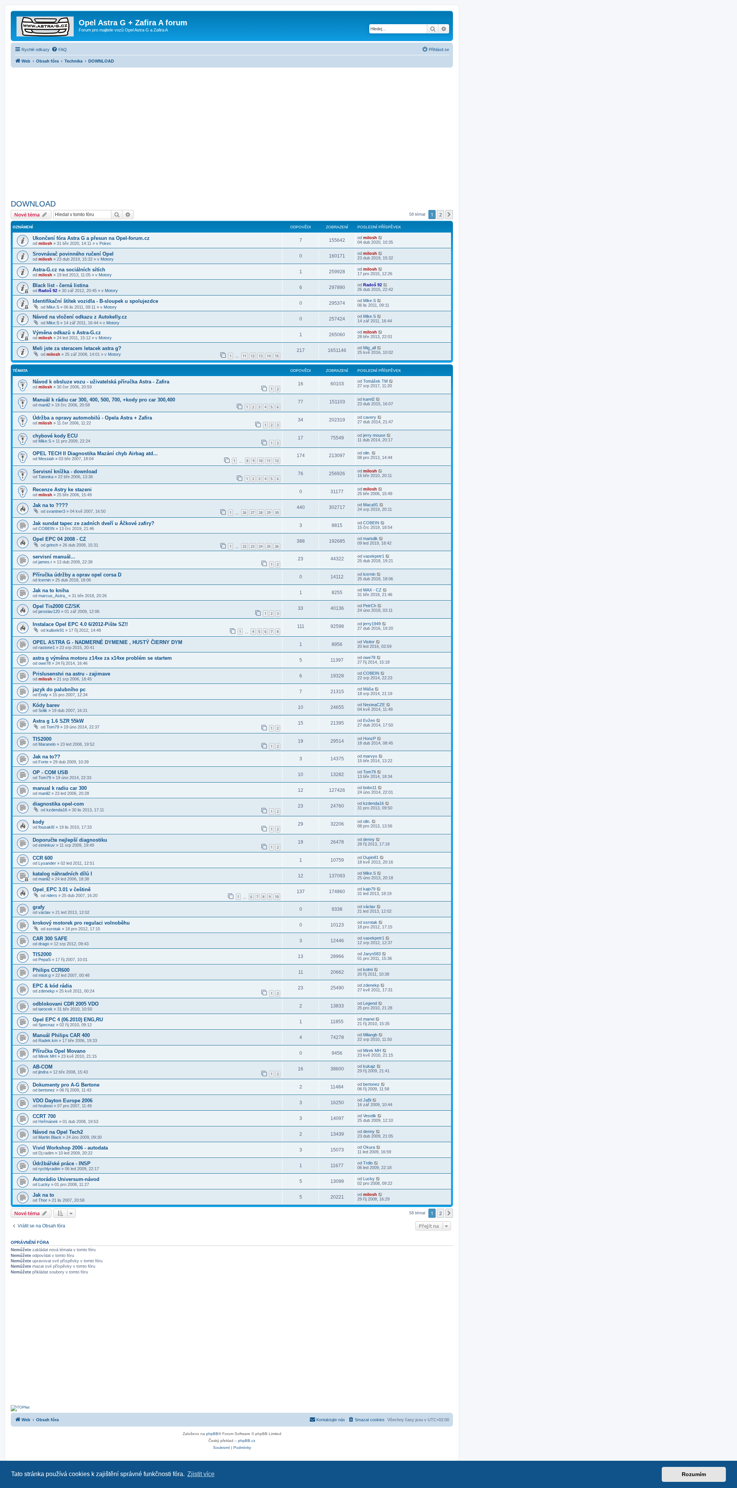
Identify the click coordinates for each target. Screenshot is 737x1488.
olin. (366, 453)
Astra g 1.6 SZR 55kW (58, 721)
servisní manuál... (54, 557)
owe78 (44, 663)
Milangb (370, 1034)
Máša (368, 689)
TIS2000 (42, 739)
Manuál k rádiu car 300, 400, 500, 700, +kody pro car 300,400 (104, 400)
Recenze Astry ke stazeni (62, 489)
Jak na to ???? (50, 505)
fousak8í (46, 827)
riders (51, 895)
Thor (42, 1200)
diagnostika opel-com (58, 804)
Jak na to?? (46, 757)
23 (252, 546)
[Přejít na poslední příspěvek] (380, 237)
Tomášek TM (375, 381)
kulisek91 (55, 630)
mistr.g (44, 975)
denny (369, 839)
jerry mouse (374, 435)
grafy (39, 907)
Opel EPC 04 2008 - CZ (59, 539)
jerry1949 (372, 623)
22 (244, 546)
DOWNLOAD (33, 204)
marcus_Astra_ (52, 595)
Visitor (369, 641)
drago (43, 943)
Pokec (105, 243)
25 (269, 546)
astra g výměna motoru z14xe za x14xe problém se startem (102, 658)
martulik (370, 538)
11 (244, 355)
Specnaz (46, 1024)
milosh (45, 243)
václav (44, 912)
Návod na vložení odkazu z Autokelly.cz (80, 317)
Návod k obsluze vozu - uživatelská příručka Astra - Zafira (101, 382)
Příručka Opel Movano (59, 1051)
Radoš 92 (47, 290)
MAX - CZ (372, 590)
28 (261, 512)
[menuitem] (59, 49)
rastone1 (46, 647)
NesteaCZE (374, 704)
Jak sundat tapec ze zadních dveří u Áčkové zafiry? (93, 523)
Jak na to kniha (51, 590)
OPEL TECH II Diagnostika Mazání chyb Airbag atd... (95, 453)
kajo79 (369, 889)
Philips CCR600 (51, 970)
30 (277, 512)
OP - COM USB (50, 772)
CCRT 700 (44, 1116)
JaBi (367, 1100)
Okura (369, 1147)
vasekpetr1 (373, 556)
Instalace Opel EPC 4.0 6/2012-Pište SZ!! (80, 624)
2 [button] (440, 214)
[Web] (46, 25)
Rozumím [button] (694, 1474)
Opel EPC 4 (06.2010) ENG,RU (68, 1019)
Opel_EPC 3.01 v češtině (62, 889)
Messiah (46, 458)
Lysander (47, 863)
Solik (42, 710)
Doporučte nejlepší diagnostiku (70, 840)
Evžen (369, 720)
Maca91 (370, 504)
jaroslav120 (49, 611)
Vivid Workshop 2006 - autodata (70, 1148)
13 (261, 355)
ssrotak (53, 928)
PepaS (44, 959)
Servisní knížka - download (65, 471)
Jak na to (43, 1195)
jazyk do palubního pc (59, 689)
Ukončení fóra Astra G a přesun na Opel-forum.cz (91, 238)
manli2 (44, 405)
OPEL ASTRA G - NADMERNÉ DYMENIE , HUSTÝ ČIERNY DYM (107, 642)
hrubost (45, 1105)
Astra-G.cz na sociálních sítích (69, 269)
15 (277, 355)
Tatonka (45, 476)
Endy (43, 694)
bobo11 (370, 787)
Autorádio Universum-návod (66, 1179)
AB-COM (43, 1067)
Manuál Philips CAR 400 (61, 1035)
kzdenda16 (56, 810)
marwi (368, 1019)
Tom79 (52, 727)
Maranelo (47, 744)
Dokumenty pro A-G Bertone (66, 1085)
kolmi (368, 969)
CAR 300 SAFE (50, 938)
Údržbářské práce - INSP (62, 1163)
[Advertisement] (232, 131)
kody (38, 822)
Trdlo (368, 1163)
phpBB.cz (246, 1440)
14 (269, 355)
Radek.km (48, 1040)
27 (252, 512)
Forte (43, 762)
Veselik (369, 1115)
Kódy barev (46, 705)
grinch (52, 545)
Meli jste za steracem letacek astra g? (77, 348)
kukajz (369, 1066)
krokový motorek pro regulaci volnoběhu (81, 923)
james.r (45, 562)
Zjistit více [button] (201, 1474)
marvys (370, 756)
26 (244, 512)
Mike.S (52, 307)
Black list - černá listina (60, 285)
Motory (107, 259)
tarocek (45, 1009)
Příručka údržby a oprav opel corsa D (77, 575)
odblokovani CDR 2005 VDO (66, 1004)
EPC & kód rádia (52, 986)
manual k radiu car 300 (60, 788)
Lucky (44, 1184)
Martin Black (49, 1137)
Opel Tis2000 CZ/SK (56, 606)
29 (269, 512)
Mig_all (369, 347)
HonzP (369, 738)
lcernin (44, 580)
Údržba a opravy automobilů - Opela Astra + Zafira (92, 418)
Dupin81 (370, 857)
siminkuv (46, 845)
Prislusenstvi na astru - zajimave (71, 674)
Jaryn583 (372, 953)
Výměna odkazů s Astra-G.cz (67, 332)
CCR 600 (43, 858)
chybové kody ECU (55, 436)
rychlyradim (49, 1168)
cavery (369, 417)
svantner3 (55, 511)
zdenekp (46, 991)
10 (261, 460)
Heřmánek (48, 1121)
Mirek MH (47, 1056)
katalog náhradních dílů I (62, 874)
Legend (370, 1003)
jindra (43, 1072)
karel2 (369, 399)
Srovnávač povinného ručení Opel (73, 254)
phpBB (212, 1434)
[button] (449, 214)
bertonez (46, 1090)
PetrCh (369, 605)
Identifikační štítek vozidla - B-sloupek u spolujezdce (95, 301)
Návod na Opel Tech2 (58, 1132)
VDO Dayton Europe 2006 (63, 1100)
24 (261, 546)
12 (252, 355)
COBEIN (46, 528)
